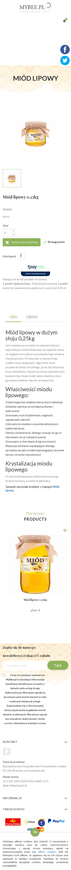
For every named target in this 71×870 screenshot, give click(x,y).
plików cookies (47, 851)
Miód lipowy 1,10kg (35, 599)
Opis (13, 316)
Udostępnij (21, 255)
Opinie (32, 316)
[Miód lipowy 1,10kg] (35, 564)
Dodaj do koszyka (21, 243)
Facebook (6, 751)
